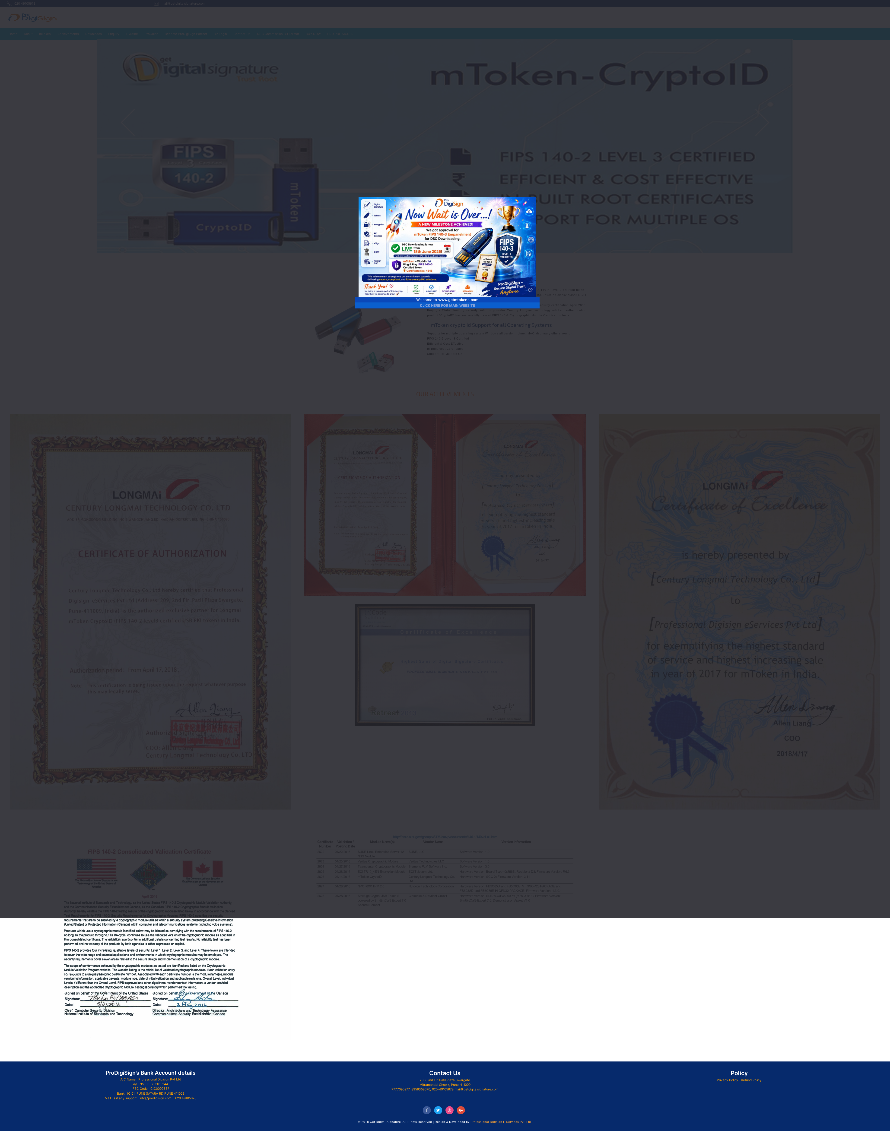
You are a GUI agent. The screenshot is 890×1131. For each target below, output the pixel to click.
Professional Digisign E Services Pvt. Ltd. (501, 1122)
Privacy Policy (727, 1080)
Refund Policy (751, 1080)
